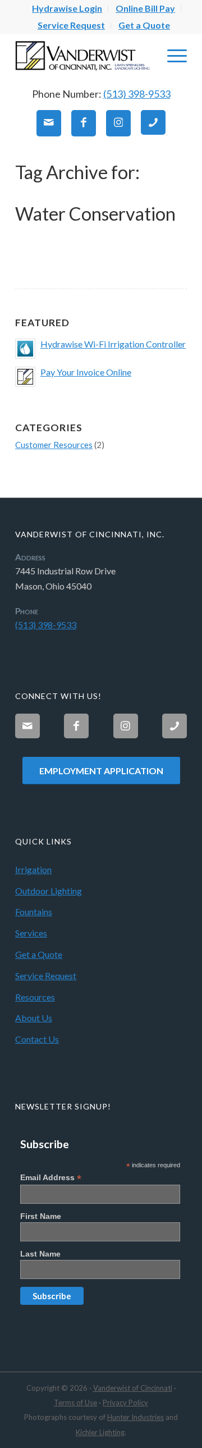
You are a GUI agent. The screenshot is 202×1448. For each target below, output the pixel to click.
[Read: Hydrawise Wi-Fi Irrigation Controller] (25, 349)
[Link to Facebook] (83, 123)
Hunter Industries (135, 1417)
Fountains (33, 911)
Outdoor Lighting (48, 890)
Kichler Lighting (100, 1432)
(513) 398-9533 (137, 94)
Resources (35, 997)
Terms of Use (75, 1402)
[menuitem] (67, 8)
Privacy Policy (125, 1402)
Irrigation (33, 869)
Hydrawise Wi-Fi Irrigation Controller (113, 344)
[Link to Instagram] (118, 123)
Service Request (71, 25)
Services (31, 933)
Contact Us (37, 1039)
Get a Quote (144, 25)
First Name (40, 1216)
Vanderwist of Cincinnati (132, 1387)
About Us (33, 1017)
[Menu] (171, 55)
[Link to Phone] (153, 122)
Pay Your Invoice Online (85, 372)
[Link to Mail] (48, 123)
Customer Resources (54, 445)
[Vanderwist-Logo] (84, 55)
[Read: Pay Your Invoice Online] (25, 377)
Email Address (50, 1177)
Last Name (40, 1253)
